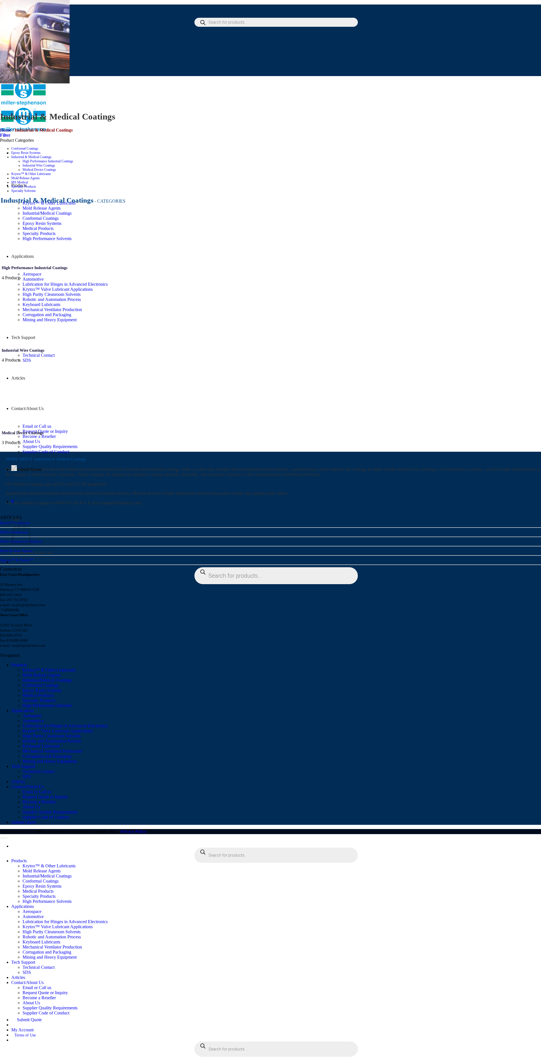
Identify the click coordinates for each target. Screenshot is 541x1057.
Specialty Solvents (23, 191)
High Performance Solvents (47, 238)
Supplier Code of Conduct (46, 451)
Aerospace (32, 274)
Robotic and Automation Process (52, 299)
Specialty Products (39, 233)
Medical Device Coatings (39, 170)
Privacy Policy (134, 831)
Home (5, 130)
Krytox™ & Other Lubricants (31, 174)
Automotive (33, 279)
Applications (22, 256)
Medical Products (38, 228)
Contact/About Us (27, 408)
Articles (18, 378)
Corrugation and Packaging (47, 314)
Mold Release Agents (42, 208)
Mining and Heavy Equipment (50, 319)
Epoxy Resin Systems (42, 223)
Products (19, 664)
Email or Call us (37, 426)
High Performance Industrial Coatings (48, 161)
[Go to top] (3, 838)
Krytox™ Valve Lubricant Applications (58, 289)
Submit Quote (29, 469)
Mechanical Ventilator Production (52, 309)
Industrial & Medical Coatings (31, 157)
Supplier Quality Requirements (50, 446)
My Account (22, 1029)
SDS (27, 360)
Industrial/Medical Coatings (47, 213)
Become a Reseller (39, 436)
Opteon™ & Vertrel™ (16, 560)
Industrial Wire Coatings (39, 165)
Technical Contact (39, 355)
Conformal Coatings (41, 218)
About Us (31, 441)
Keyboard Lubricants (41, 304)
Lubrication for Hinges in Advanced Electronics (65, 284)
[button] (12, 501)
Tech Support (23, 337)
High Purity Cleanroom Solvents (52, 294)
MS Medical (19, 182)
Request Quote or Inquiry (45, 431)
